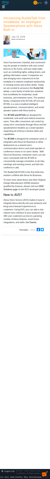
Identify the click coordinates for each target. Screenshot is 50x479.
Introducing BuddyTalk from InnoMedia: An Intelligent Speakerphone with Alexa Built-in (24, 24)
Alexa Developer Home (38, 477)
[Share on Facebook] (39, 229)
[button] (8, 471)
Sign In (39, 3)
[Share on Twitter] (42, 229)
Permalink (23, 230)
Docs (7, 477)
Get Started (31, 222)
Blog (26, 477)
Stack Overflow (16, 477)
